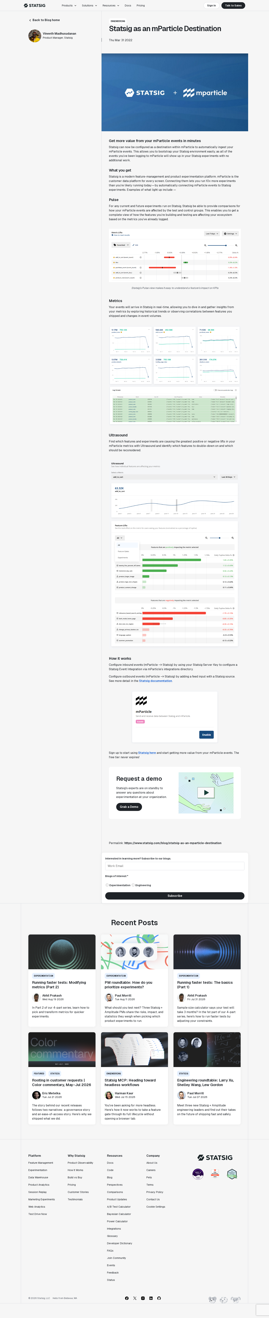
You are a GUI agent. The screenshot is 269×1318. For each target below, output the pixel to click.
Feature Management (40, 1162)
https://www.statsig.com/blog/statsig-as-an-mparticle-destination (172, 843)
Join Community (116, 1258)
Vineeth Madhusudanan (59, 34)
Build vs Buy (75, 1177)
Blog (109, 1177)
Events (111, 1265)
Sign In (211, 5)
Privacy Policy (154, 1192)
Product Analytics (38, 1184)
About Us (151, 1162)
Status (111, 1280)
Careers (151, 1170)
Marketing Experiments (41, 1199)
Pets (149, 1177)
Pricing (141, 5)
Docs (128, 5)
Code (110, 1170)
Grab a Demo (129, 807)
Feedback (113, 1272)
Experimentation (37, 1170)
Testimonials (75, 1199)
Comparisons (115, 1192)
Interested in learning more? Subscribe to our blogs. (138, 858)
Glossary (112, 1236)
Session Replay (37, 1192)
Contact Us (153, 1199)
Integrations (114, 1228)
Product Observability (80, 1162)
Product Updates (117, 1199)
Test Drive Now (37, 1214)
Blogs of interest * (116, 876)
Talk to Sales (233, 5)
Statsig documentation (155, 681)
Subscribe (175, 896)
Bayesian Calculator (119, 1214)
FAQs (110, 1250)
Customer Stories (78, 1192)
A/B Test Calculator (119, 1206)
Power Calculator (117, 1221)
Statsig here (147, 753)
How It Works (75, 1170)
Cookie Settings (155, 1206)
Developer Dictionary (119, 1243)
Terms (150, 1184)
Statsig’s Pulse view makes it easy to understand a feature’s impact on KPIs (174, 288)
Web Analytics (36, 1206)
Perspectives (115, 1184)
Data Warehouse (38, 1177)
